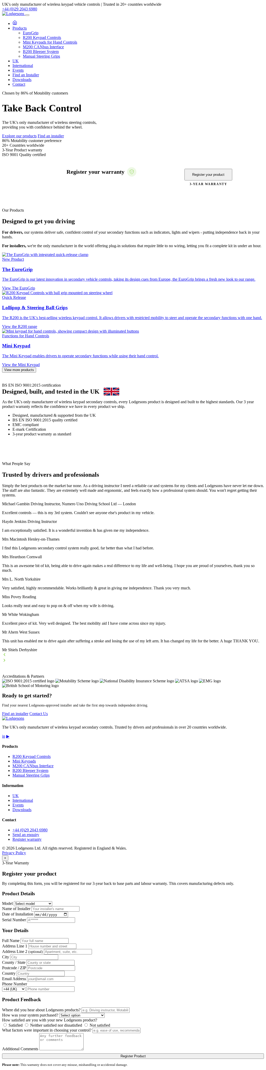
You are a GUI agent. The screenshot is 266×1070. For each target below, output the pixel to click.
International (22, 65)
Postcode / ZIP (14, 968)
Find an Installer (25, 75)
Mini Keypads (24, 761)
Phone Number (14, 984)
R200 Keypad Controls (42, 37)
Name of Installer (16, 908)
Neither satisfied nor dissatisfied (55, 1025)
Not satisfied (99, 1025)
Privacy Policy (14, 853)
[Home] (14, 23)
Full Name (10, 940)
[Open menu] (27, 15)
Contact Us (38, 713)
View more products (19, 370)
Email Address (14, 979)
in (3, 736)
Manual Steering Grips (41, 56)
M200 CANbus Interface (43, 47)
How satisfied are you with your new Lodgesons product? (49, 1020)
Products (19, 28)
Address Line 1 (14, 946)
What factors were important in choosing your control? (46, 1030)
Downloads (21, 79)
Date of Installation (17, 914)
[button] (133, 655)
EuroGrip (30, 33)
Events (18, 70)
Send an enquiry (25, 834)
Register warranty (27, 839)
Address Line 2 (22, 951)
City (5, 957)
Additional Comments (20, 1049)
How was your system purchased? (30, 1015)
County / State (13, 962)
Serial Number (14, 920)
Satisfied (15, 1025)
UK (15, 61)
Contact (18, 84)
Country (9, 973)
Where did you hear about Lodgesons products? (41, 1010)
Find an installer (51, 136)
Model (7, 903)
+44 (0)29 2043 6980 (19, 9)
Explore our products (19, 136)
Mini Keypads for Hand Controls (50, 42)
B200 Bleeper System (41, 51)
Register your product (208, 175)
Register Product (133, 1056)
